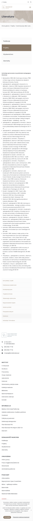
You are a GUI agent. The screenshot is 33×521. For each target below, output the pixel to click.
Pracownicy (5, 372)
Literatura (5, 316)
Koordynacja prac (7, 289)
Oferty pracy (6, 460)
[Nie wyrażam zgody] (31, 510)
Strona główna (5, 26)
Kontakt (4, 400)
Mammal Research (7, 394)
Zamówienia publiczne (8, 469)
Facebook (5, 415)
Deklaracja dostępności (9, 421)
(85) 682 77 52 (8, 350)
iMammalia (5, 487)
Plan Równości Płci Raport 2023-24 (12, 428)
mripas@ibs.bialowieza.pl (11, 353)
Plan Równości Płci (7, 424)
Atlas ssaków (6, 478)
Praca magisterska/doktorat (10, 463)
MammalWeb (6, 491)
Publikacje (6, 41)
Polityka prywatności (8, 418)
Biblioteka (5, 390)
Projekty (13, 26)
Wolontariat (5, 466)
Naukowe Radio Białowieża (9, 494)
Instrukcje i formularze (9, 320)
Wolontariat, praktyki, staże (10, 384)
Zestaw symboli (7, 307)
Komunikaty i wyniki (8, 280)
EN (28, 2)
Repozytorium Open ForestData (11, 481)
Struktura (4, 369)
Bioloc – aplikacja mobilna (9, 484)
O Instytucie (5, 366)
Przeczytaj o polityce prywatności (21, 517)
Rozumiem (7, 517)
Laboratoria (5, 378)
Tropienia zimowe (7, 294)
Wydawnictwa (8, 54)
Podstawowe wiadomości (9, 285)
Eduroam (4, 431)
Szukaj (4, 2)
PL (30, 2)
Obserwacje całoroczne (9, 298)
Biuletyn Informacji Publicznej (10, 409)
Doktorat (4, 381)
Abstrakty (6, 61)
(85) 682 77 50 (8, 347)
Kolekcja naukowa (7, 387)
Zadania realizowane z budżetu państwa (14, 412)
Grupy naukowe (6, 375)
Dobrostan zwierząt (8, 397)
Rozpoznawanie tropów (9, 303)
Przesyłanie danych (8, 311)
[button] (30, 8)
